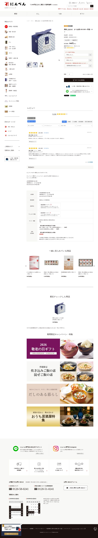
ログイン (83, 2)
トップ (28, 20)
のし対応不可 (68, 57)
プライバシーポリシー (40, 528)
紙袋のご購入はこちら (11, 533)
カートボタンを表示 (95, 529)
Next (93, 266)
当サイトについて (24, 528)
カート (90, 2)
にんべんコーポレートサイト (78, 528)
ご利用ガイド (74, 2)
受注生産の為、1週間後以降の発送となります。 (76, 63)
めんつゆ (81, 8)
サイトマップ (67, 528)
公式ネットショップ (10, 7)
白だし (64, 8)
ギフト (82, 14)
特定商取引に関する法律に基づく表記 (54, 528)
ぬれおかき (86, 8)
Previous (26, 266)
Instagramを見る (80, 453)
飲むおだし (69, 8)
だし (37, 14)
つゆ (60, 14)
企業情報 (31, 528)
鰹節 (15, 14)
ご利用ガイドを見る (39, 453)
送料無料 (91, 8)
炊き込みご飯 (75, 8)
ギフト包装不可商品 (70, 52)
